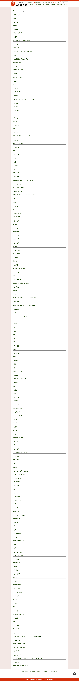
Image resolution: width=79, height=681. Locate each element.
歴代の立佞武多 (44, 2)
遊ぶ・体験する (46, 4)
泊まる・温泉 (59, 4)
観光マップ (66, 4)
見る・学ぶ (32, 4)
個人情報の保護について (35, 671)
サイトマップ (25, 671)
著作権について (46, 671)
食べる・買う (53, 4)
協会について (54, 671)
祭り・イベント (38, 4)
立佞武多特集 (37, 2)
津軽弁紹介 (51, 2)
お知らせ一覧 (31, 2)
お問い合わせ (57, 2)
